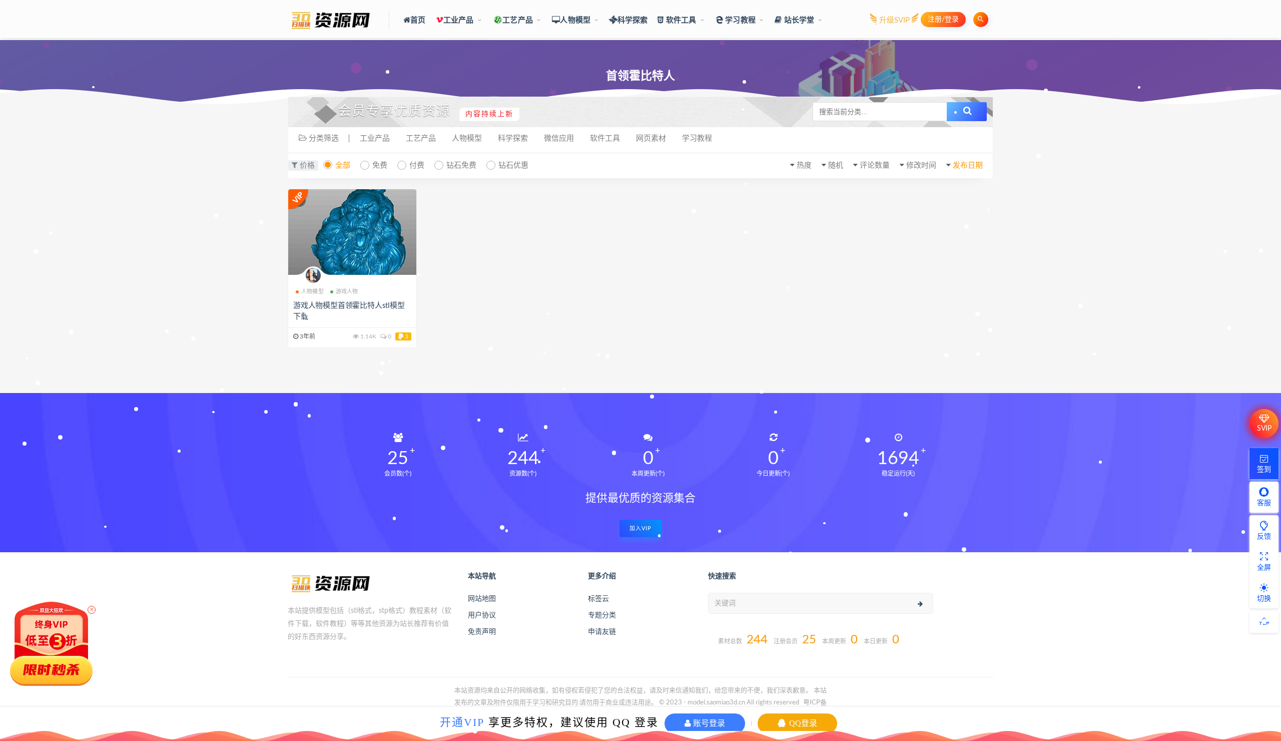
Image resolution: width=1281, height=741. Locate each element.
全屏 (1264, 567)
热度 (804, 165)
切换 (1264, 598)
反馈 (1264, 536)
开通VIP (462, 722)
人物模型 (575, 20)
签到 (1264, 469)
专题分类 (602, 615)
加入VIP (640, 528)
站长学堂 (798, 20)
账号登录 (708, 723)
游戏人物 (347, 291)
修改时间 (921, 165)
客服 (1264, 503)
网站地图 (482, 598)
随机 (835, 165)
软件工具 (680, 20)
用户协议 (482, 615)
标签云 (598, 598)
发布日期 (968, 165)
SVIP (1264, 428)
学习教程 (739, 20)
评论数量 (875, 165)
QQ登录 (802, 723)
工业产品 (458, 20)
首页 (417, 20)
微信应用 (559, 138)
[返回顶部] (1263, 622)
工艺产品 (517, 20)
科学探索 (632, 20)
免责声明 (482, 631)
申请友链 (602, 631)
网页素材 (651, 138)
